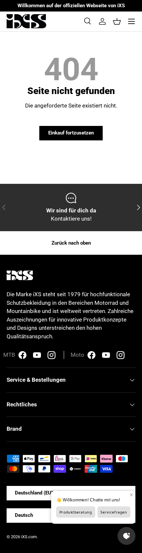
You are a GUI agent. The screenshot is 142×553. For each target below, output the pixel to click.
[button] (117, 21)
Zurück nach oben (71, 243)
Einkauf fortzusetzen (71, 133)
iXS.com (29, 536)
